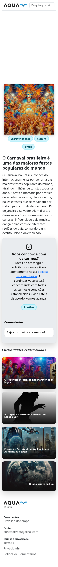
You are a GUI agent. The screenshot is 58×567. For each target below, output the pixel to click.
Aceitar (29, 307)
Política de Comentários (20, 554)
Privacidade (11, 548)
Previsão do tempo (16, 521)
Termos (9, 543)
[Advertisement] (29, 41)
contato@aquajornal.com (21, 532)
